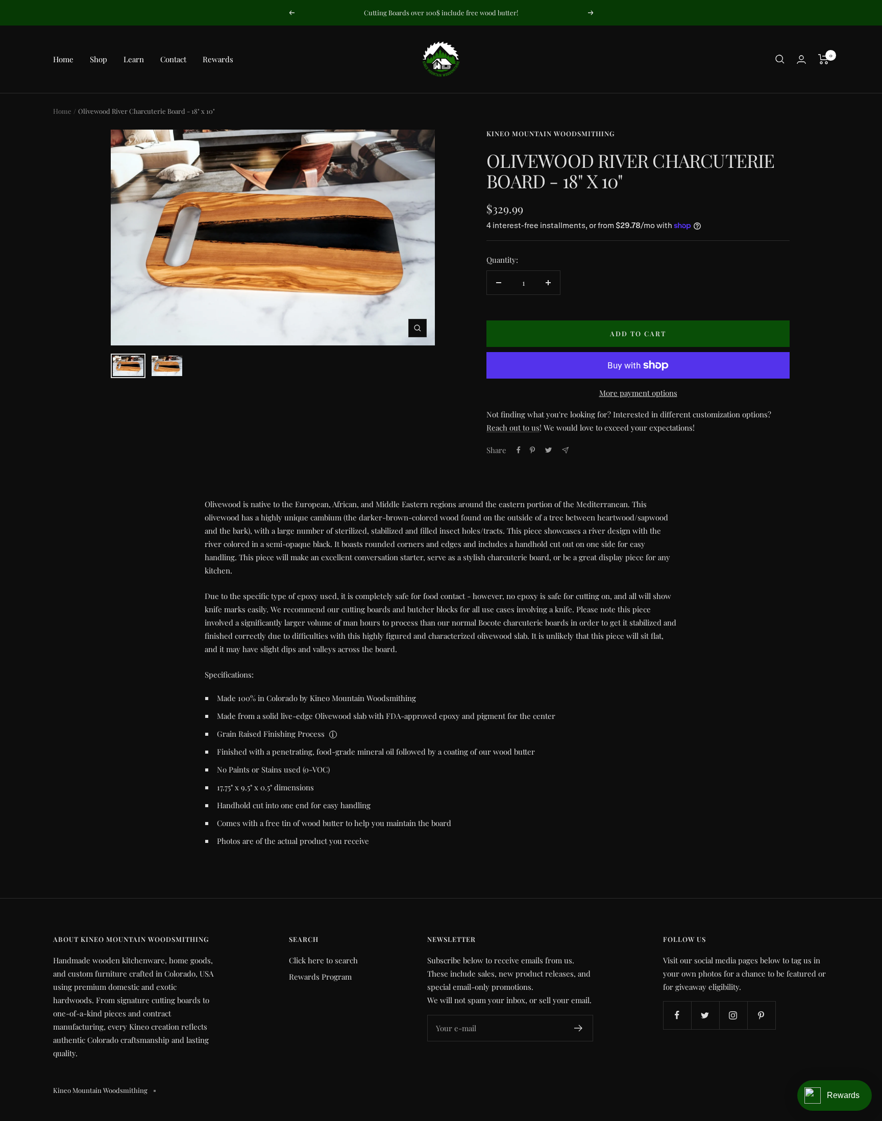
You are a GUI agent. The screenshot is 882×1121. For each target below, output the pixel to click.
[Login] (801, 59)
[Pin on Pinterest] (532, 450)
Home (63, 59)
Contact (173, 59)
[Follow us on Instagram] (733, 1015)
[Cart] (823, 59)
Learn (134, 59)
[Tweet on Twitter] (548, 450)
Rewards (218, 59)
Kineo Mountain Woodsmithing (550, 133)
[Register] (578, 1028)
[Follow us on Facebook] (677, 1015)
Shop (98, 59)
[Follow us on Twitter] (705, 1015)
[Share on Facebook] (519, 450)
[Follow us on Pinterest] (761, 1015)
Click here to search (323, 960)
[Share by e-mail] (565, 450)
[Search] (780, 59)
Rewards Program (320, 976)
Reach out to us (513, 427)
